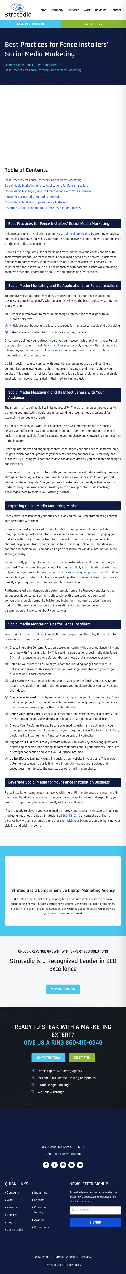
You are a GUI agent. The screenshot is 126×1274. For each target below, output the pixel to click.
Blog (9, 1222)
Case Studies (15, 1230)
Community (41, 1227)
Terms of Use (53, 1265)
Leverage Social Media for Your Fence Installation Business (43, 208)
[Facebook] (46, 1165)
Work (10, 1200)
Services (12, 1215)
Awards (39, 1220)
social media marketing (75, 234)
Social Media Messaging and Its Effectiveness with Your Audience (48, 191)
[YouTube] (80, 1165)
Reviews (12, 1207)
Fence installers (53, 346)
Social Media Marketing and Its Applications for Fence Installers (46, 185)
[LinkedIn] (71, 1165)
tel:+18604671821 (15, 1125)
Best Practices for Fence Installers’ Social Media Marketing (43, 180)
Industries (40, 1193)
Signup (95, 1222)
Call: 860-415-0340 (30, 24)
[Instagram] (63, 1165)
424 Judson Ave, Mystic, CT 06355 (63, 1147)
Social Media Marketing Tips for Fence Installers (36, 202)
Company (13, 1193)
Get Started (93, 24)
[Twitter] (54, 1165)
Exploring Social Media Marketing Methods (32, 197)
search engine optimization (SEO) (89, 572)
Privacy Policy (72, 1265)
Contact (39, 1200)
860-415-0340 (71, 816)
